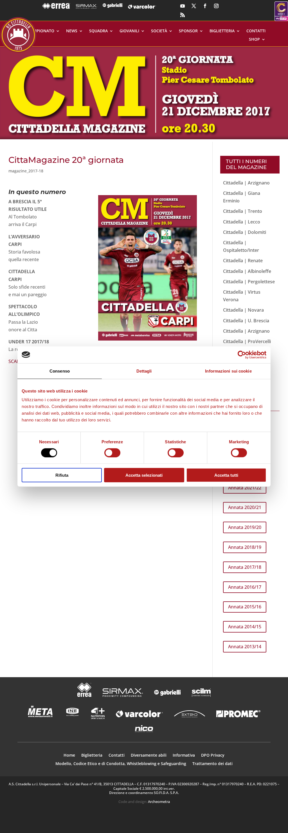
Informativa (184, 755)
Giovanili (129, 31)
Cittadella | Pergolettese (249, 282)
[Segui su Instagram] (216, 5)
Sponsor (188, 31)
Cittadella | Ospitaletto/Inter (241, 246)
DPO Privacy (212, 755)
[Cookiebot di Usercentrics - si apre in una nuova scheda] (241, 354)
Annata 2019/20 (244, 527)
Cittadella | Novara (243, 310)
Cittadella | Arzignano (246, 183)
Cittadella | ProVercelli (247, 341)
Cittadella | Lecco (241, 222)
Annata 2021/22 (244, 488)
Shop (254, 39)
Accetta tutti (226, 475)
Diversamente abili (148, 755)
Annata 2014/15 (244, 627)
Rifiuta (61, 475)
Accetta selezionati (144, 475)
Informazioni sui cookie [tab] (228, 370)
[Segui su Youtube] (182, 5)
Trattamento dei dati (212, 764)
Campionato (41, 31)
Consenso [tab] (60, 370)
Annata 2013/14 (244, 646)
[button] (144, 93)
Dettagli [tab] (144, 370)
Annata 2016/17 (244, 587)
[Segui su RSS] (182, 14)
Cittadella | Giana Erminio (241, 197)
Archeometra (159, 801)
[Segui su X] (193, 5)
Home (69, 755)
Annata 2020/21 (244, 507)
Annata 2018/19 (244, 547)
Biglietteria (222, 31)
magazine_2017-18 (25, 171)
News (71, 31)
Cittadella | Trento (242, 211)
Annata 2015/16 (244, 607)
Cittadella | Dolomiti (244, 232)
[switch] (112, 452)
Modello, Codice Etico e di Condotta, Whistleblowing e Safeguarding (120, 764)
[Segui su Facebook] (205, 5)
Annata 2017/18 (244, 567)
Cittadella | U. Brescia (246, 321)
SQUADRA (98, 31)
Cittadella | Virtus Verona (241, 296)
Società (159, 31)
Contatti (256, 31)
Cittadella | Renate (243, 260)
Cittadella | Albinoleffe (247, 271)
